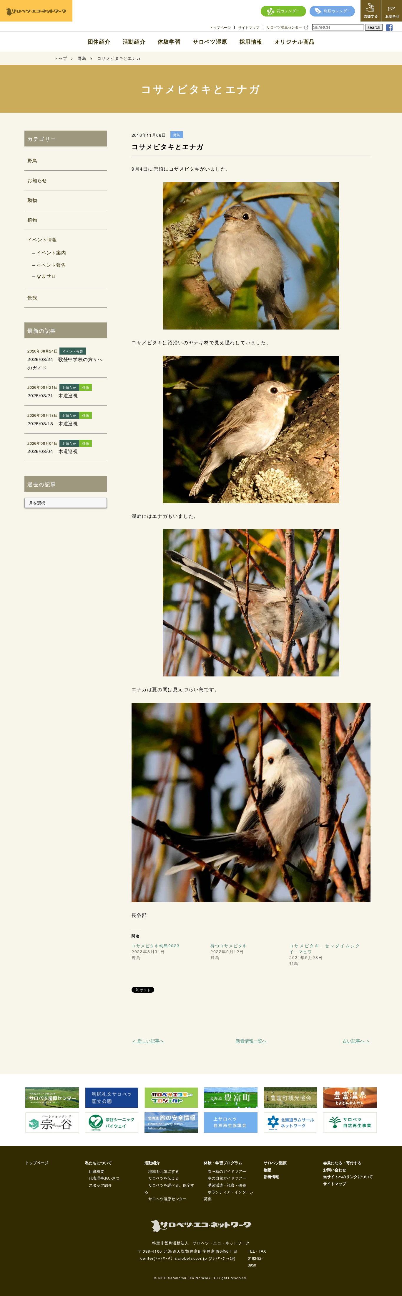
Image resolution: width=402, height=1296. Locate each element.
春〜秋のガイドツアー (227, 1171)
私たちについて (98, 1162)
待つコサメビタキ (228, 945)
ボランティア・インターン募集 (229, 1195)
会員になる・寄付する (342, 1162)
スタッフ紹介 (100, 1185)
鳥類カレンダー (337, 11)
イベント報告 (51, 264)
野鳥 (32, 160)
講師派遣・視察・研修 (227, 1185)
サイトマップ (248, 27)
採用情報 (251, 41)
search (374, 27)
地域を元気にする (163, 1171)
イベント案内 (51, 252)
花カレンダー (288, 11)
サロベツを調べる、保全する (169, 1188)
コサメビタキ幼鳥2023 (156, 945)
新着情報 (271, 1176)
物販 (267, 1170)
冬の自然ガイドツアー (227, 1178)
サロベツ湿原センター (284, 27)
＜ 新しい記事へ (148, 1041)
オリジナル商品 (295, 41)
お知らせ (37, 180)
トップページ (220, 27)
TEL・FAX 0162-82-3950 (257, 1258)
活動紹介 (134, 41)
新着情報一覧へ (251, 1041)
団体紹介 (99, 41)
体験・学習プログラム (223, 1162)
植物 (32, 219)
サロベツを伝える (163, 1178)
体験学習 (169, 41)
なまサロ (46, 275)
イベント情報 (42, 239)
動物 (32, 200)
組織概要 (96, 1171)
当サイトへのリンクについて (348, 1176)
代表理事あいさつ (104, 1178)
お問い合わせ (334, 1170)
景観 (32, 297)
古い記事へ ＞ (356, 1041)
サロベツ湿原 (210, 41)
